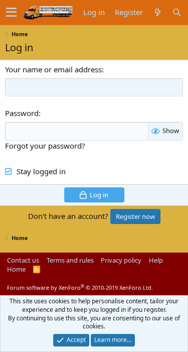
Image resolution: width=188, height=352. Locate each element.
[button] (11, 12)
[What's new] (157, 12)
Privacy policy (121, 260)
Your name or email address (53, 69)
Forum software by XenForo (80, 287)
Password (22, 113)
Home (16, 269)
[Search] (176, 12)
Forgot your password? (45, 146)
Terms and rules (70, 260)
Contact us (23, 260)
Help (156, 260)
